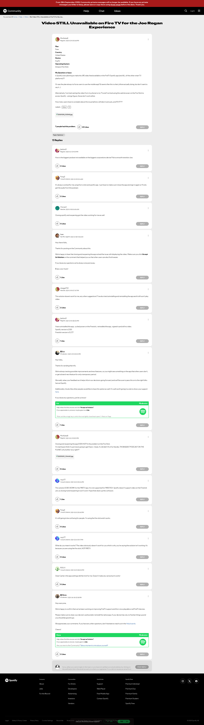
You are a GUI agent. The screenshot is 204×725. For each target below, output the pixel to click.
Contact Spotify (102, 698)
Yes (121, 721)
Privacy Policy (34, 720)
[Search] (186, 10)
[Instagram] (182, 681)
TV (69, 107)
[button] (148, 39)
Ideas (117, 11)
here (57, 392)
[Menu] (199, 10)
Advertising (72, 693)
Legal (7, 720)
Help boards (131, 623)
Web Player (101, 689)
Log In (192, 11)
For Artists (72, 684)
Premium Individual (132, 684)
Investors (71, 698)
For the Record (44, 693)
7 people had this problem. (65, 126)
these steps (116, 4)
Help (86, 11)
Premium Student (132, 698)
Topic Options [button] (58, 135)
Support (100, 684)
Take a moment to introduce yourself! (94, 645)
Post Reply (141, 667)
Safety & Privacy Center (19, 720)
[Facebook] (196, 681)
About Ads (59, 720)
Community (14, 11)
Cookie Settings (47, 720)
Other (26, 17)
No (111, 721)
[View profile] (57, 39)
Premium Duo (130, 689)
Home (15, 17)
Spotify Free (130, 703)
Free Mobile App (103, 693)
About (41, 684)
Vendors (71, 703)
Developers (72, 689)
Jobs (41, 689)
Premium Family (131, 693)
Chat (101, 11)
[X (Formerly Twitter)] (189, 681)
